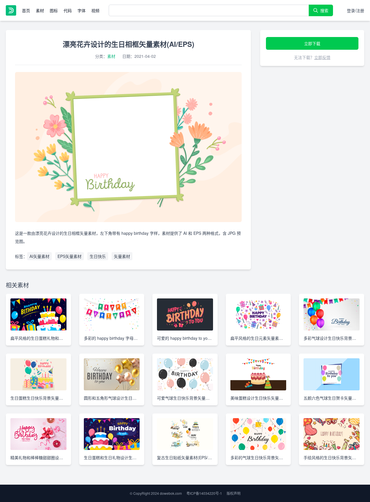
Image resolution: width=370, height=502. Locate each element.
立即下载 (312, 43)
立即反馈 (322, 57)
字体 (81, 10)
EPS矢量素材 (70, 256)
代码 (68, 10)
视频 (95, 10)
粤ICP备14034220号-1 (204, 493)
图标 (54, 10)
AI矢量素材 (39, 256)
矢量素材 (122, 256)
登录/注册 (355, 10)
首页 (26, 10)
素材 (40, 10)
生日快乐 (98, 256)
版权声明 (233, 493)
